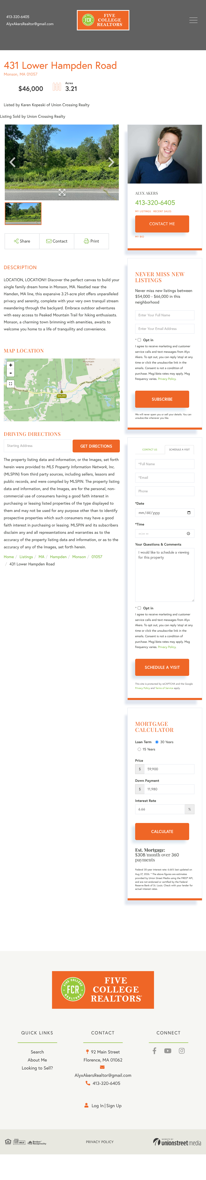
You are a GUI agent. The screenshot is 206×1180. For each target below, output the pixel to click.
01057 (97, 556)
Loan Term (143, 742)
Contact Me (162, 223)
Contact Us (149, 449)
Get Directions (96, 446)
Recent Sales (162, 211)
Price (139, 760)
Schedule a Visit (179, 449)
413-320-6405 (17, 17)
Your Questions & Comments (158, 544)
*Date (139, 503)
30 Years (166, 742)
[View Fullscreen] (10, 384)
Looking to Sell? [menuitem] (37, 1068)
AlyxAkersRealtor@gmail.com (30, 24)
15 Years (149, 749)
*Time (139, 524)
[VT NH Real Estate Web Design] (177, 1142)
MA (41, 556)
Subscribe (162, 399)
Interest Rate (145, 800)
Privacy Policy (167, 379)
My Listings (143, 211)
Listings (26, 556)
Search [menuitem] (37, 1052)
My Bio (139, 236)
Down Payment (147, 780)
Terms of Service (164, 688)
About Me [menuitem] (37, 1060)
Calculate (162, 831)
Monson (79, 556)
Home (9, 556)
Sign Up (114, 1105)
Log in (98, 1105)
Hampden (58, 556)
